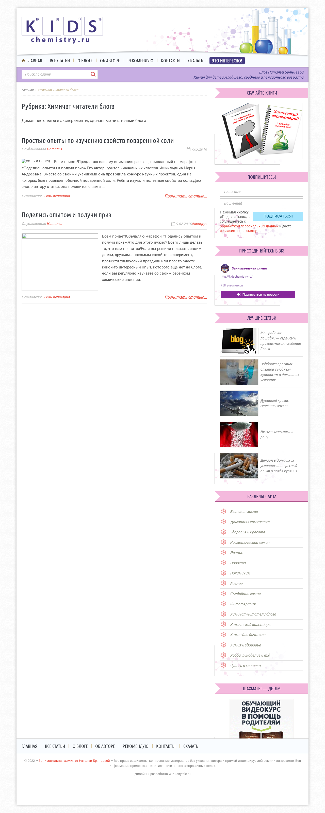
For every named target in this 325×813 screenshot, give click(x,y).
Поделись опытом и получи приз (66, 215)
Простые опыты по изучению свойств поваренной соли (98, 140)
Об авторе (110, 60)
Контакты (171, 60)
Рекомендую (140, 60)
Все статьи (60, 60)
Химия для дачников (247, 635)
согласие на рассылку (238, 231)
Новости (238, 563)
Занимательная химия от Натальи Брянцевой (74, 761)
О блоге (85, 60)
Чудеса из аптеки (245, 665)
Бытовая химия (244, 511)
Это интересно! (227, 60)
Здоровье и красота (247, 532)
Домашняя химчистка (249, 522)
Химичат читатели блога (253, 614)
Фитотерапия (242, 604)
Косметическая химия (249, 542)
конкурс (200, 224)
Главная (34, 60)
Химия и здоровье (245, 645)
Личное (236, 552)
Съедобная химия (245, 593)
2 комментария (56, 196)
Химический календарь (250, 624)
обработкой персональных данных (249, 226)
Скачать (195, 60)
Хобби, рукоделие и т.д (250, 655)
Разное (236, 583)
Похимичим (240, 573)
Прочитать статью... (186, 196)
